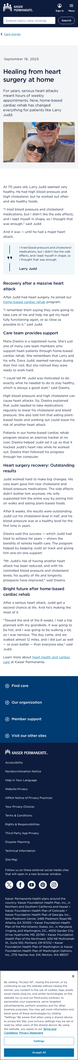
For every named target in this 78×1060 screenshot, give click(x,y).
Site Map (11, 859)
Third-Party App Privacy (22, 833)
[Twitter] (9, 885)
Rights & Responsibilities (22, 824)
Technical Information (20, 850)
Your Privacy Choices (19, 806)
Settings (39, 1041)
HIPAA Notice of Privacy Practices (28, 797)
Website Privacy (16, 789)
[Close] (73, 976)
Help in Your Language (21, 780)
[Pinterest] (43, 885)
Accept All (39, 1052)
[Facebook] (20, 885)
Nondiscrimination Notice (23, 771)
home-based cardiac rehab (24, 302)
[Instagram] (54, 885)
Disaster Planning (17, 842)
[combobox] (29, 20)
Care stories (12, 34)
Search (66, 20)
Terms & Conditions (18, 815)
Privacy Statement (31, 1032)
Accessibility (14, 762)
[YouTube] (32, 885)
